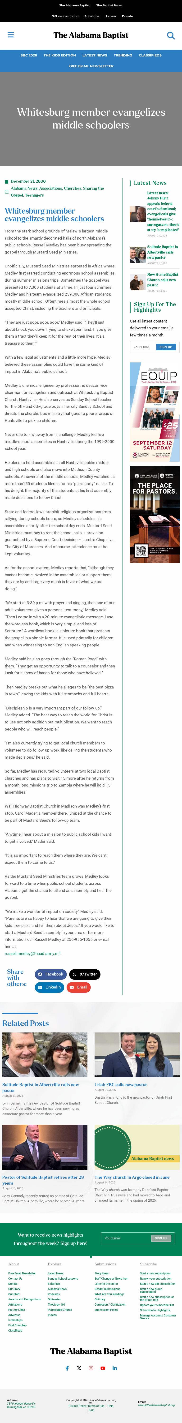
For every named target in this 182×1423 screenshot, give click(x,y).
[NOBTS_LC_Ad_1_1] (155, 514)
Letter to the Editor (106, 1283)
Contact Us (15, 1278)
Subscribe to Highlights (155, 1310)
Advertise (14, 1315)
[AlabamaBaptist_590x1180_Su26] (155, 412)
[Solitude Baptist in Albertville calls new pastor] (138, 255)
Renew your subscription (156, 1278)
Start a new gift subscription (158, 1283)
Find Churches (17, 1325)
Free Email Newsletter (91, 66)
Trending (123, 55)
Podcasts (54, 1294)
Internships (15, 1320)
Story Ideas (102, 1273)
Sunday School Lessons (63, 1278)
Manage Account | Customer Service (158, 1317)
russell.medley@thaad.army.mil (32, 953)
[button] (171, 36)
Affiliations (15, 1304)
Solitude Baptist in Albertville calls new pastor (162, 252)
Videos (52, 1315)
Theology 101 (56, 1304)
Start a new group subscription (151, 1290)
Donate (12, 1283)
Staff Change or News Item (111, 1278)
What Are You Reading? (109, 1294)
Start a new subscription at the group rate (157, 1298)
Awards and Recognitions (24, 1299)
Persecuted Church (60, 1309)
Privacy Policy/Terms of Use (86, 1406)
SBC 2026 (29, 55)
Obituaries (54, 1299)
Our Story (14, 1289)
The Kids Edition (60, 55)
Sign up (166, 347)
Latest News (94, 55)
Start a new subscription (155, 1273)
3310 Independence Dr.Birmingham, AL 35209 (21, 1405)
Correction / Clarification (110, 1304)
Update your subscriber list (157, 1305)
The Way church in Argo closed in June (132, 1177)
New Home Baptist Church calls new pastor (162, 280)
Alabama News (24, 188)
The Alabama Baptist (74, 5)
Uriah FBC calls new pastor (121, 1085)
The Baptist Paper (109, 5)
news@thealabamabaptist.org (156, 1405)
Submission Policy (106, 1309)
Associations (50, 188)
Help (111, 1406)
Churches (72, 188)
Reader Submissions (107, 1289)
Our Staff (13, 1294)
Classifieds (150, 55)
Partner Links (16, 1309)
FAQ (91, 1410)
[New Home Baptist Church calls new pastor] (138, 282)
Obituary (100, 1299)
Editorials (54, 1283)
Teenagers (34, 195)
